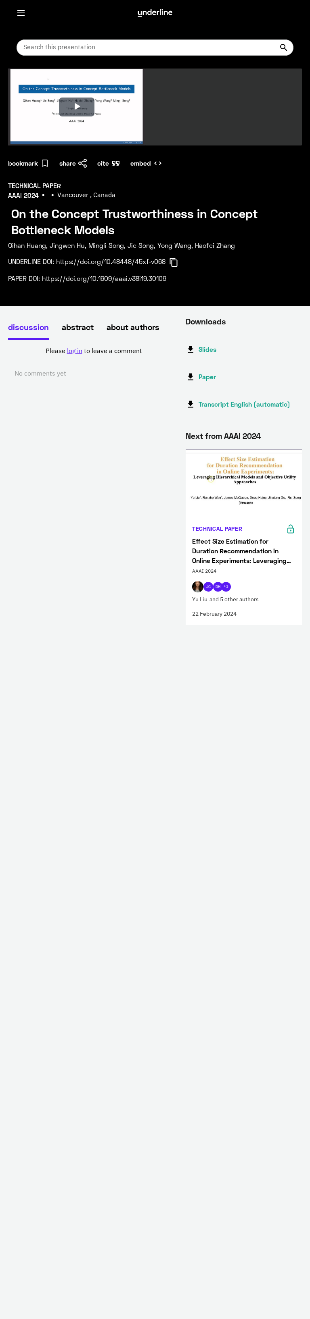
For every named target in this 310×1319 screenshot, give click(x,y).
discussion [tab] (28, 327)
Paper (207, 376)
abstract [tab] (78, 327)
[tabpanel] (93, 362)
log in (74, 351)
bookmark (23, 163)
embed (140, 163)
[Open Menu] (21, 13)
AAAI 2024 (242, 435)
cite (103, 163)
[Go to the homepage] (155, 13)
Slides (207, 349)
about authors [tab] (133, 327)
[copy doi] (178, 262)
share (67, 163)
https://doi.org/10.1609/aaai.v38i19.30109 (104, 278)
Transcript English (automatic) (244, 404)
